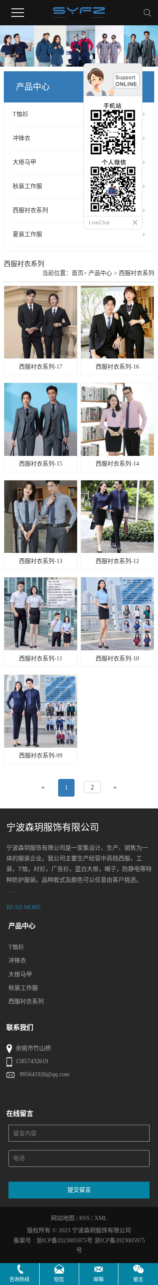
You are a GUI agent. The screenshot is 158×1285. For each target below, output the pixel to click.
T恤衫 (20, 114)
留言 (138, 1279)
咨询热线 (19, 1279)
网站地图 (63, 1218)
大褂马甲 (24, 162)
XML (100, 1218)
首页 (77, 273)
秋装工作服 (27, 186)
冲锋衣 (21, 138)
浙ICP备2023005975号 (64, 1240)
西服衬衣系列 (30, 210)
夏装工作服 (27, 234)
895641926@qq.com (45, 1074)
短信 (59, 1279)
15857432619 (32, 1061)
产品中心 (100, 273)
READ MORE (23, 907)
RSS (84, 1218)
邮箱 (99, 1279)
